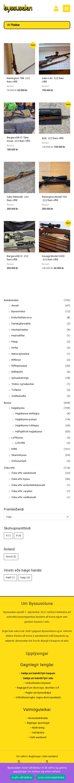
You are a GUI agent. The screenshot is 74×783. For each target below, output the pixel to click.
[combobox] (37, 517)
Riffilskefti (17, 371)
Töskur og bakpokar (22, 383)
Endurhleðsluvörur (21, 317)
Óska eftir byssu (20, 478)
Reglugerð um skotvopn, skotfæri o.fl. (38, 687)
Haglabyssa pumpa (26, 419)
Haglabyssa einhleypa (27, 413)
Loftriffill (20, 442)
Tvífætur (16, 389)
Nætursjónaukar (20, 353)
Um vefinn (21, 756)
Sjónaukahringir (20, 377)
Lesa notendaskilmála (51, 777)
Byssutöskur (18, 311)
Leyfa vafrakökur (22, 777)
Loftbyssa (17, 437)
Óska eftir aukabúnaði (23, 472)
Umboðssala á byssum (38, 682)
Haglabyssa (17, 407)
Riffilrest (16, 359)
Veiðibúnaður (18, 395)
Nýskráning (38, 727)
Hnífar (14, 347)
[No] (69, 773)
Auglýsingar (34, 756)
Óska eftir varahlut (21, 491)
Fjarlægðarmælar (21, 323)
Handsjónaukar (19, 329)
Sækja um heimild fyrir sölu (38, 678)
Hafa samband (38, 737)
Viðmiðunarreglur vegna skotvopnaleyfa (38, 697)
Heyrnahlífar (18, 335)
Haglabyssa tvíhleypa (27, 425)
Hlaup (14, 341)
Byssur (7, 402)
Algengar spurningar (38, 722)
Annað (15, 305)
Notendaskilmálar (38, 718)
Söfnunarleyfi (18, 460)
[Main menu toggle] (66, 8)
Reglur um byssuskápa (38, 692)
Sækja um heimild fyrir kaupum (38, 673)
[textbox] (35, 516)
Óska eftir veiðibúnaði (23, 497)
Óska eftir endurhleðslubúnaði (28, 485)
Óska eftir (9, 467)
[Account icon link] (56, 8)
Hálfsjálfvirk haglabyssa (28, 431)
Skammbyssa (18, 454)
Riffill (14, 448)
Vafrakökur (38, 732)
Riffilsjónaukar (19, 365)
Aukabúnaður (11, 300)
